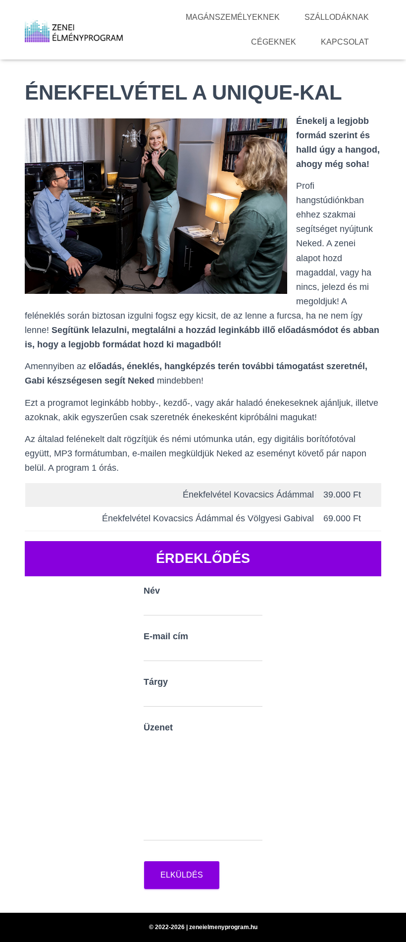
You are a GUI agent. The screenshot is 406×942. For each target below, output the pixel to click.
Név (152, 591)
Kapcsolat (345, 42)
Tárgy (156, 682)
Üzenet (158, 727)
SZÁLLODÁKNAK (336, 17)
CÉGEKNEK (273, 42)
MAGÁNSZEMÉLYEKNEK (233, 17)
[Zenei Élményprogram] (74, 29)
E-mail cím (166, 636)
